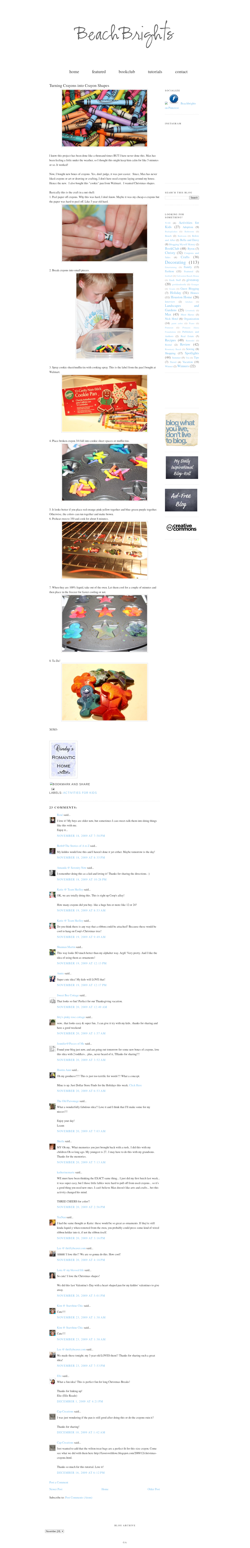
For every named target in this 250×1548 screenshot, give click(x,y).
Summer (176, 357)
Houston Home (181, 297)
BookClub (172, 248)
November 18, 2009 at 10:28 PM (82, 879)
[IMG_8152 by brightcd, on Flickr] (104, 261)
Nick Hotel (171, 319)
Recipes (170, 340)
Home (105, 1489)
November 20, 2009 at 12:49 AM (82, 1007)
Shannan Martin (66, 947)
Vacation (187, 362)
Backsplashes (171, 231)
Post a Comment (58, 1482)
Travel (173, 362)
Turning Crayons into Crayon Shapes (79, 85)
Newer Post (55, 1489)
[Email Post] (52, 788)
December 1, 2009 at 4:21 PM (80, 1401)
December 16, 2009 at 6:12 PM (81, 1473)
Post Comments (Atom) (78, 1497)
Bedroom (182, 235)
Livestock (190, 310)
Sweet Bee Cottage (68, 995)
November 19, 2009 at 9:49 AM (81, 937)
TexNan (61, 1217)
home (74, 71)
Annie (60, 973)
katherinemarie (66, 1172)
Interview (170, 301)
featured (99, 71)
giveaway (192, 279)
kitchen (189, 301)
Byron (191, 249)
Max (168, 314)
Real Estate (187, 336)
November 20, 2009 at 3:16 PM (81, 1238)
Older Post (154, 1489)
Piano (191, 323)
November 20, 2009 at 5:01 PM (81, 1295)
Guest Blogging (189, 288)
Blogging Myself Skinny (182, 244)
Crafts (185, 257)
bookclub (127, 71)
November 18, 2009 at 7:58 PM (81, 836)
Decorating (175, 262)
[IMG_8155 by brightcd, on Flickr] (104, 146)
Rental (168, 344)
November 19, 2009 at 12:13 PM (82, 963)
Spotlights (192, 353)
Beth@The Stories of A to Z (73, 846)
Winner (169, 366)
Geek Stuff (175, 280)
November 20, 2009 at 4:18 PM (81, 1260)
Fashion (169, 271)
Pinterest (169, 327)
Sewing (190, 349)
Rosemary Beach (173, 349)
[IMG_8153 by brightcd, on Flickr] (105, 358)
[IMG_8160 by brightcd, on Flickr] (104, 720)
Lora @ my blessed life (70, 1270)
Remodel (190, 340)
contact (181, 71)
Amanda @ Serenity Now (71, 868)
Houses (194, 293)
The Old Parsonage (68, 1101)
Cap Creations (65, 1411)
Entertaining (171, 267)
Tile (187, 357)
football (168, 275)
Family (188, 267)
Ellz (59, 1376)
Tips (196, 357)
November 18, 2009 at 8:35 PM (81, 857)
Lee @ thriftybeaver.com (71, 1248)
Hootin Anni (64, 1070)
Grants (172, 288)
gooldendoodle (179, 284)
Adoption (188, 227)
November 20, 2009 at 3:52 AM (81, 1060)
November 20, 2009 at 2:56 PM (81, 1207)
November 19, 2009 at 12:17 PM (82, 985)
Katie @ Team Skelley (70, 889)
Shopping (170, 353)
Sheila (60, 1141)
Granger (195, 284)
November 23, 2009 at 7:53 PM (81, 1366)
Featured (188, 271)
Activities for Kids (80, 792)
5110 (167, 222)
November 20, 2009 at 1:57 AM (81, 1033)
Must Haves (187, 314)
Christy (170, 252)
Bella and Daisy (189, 240)
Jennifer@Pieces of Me (70, 1043)
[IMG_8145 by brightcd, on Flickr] (104, 431)
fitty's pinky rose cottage (71, 1017)
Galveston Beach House (188, 275)
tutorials (155, 71)
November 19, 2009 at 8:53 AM (81, 910)
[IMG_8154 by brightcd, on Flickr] (104, 500)
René (60, 815)
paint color (177, 323)
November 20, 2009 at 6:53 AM (81, 1091)
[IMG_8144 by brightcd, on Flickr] (104, 578)
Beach (168, 235)
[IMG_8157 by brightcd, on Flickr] (104, 651)
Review (185, 344)
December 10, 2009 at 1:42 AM (81, 1432)
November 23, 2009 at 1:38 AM (81, 1317)
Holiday (175, 292)
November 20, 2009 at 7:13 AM (81, 1162)
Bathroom (189, 231)
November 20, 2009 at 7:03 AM (81, 1131)
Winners (183, 366)
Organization (191, 319)
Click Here (135, 1085)
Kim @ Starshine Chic (70, 1306)
